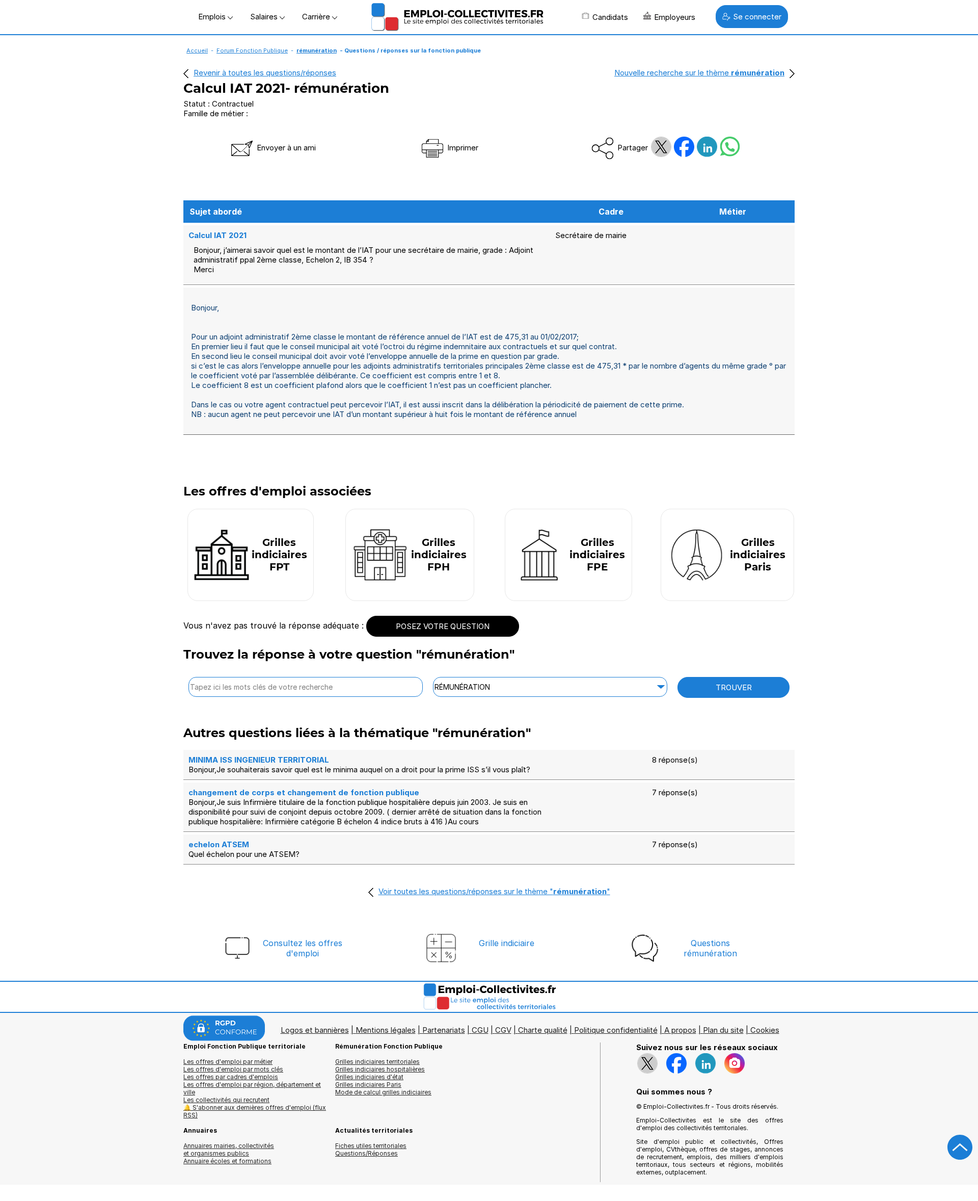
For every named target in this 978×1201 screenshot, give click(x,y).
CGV (503, 1030)
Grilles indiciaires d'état (369, 1077)
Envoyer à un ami (285, 147)
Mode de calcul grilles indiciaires (383, 1092)
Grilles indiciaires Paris (368, 1084)
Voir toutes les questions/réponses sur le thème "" (494, 891)
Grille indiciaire (506, 943)
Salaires (265, 16)
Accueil (197, 50)
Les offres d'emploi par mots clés (233, 1069)
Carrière (317, 16)
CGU (480, 1030)
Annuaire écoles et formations (227, 1161)
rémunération (316, 50)
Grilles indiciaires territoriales (377, 1061)
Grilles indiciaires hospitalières (380, 1069)
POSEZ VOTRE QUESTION (443, 626)
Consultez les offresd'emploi (302, 948)
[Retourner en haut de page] (960, 1147)
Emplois (213, 16)
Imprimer (461, 147)
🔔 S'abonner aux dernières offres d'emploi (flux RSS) (254, 1111)
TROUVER (734, 687)
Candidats (610, 17)
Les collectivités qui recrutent (226, 1100)
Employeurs (674, 17)
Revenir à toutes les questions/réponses (265, 72)
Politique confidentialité (616, 1030)
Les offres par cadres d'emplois (230, 1077)
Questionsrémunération (710, 948)
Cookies (764, 1030)
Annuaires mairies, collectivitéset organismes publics (228, 1149)
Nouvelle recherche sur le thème (699, 72)
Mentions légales (386, 1030)
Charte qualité (542, 1030)
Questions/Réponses (366, 1153)
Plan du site (723, 1030)
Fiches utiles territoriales (370, 1146)
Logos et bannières (315, 1030)
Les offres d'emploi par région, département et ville (252, 1088)
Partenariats (443, 1030)
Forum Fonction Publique (252, 50)
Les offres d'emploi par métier (228, 1061)
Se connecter (757, 16)
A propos (680, 1030)
